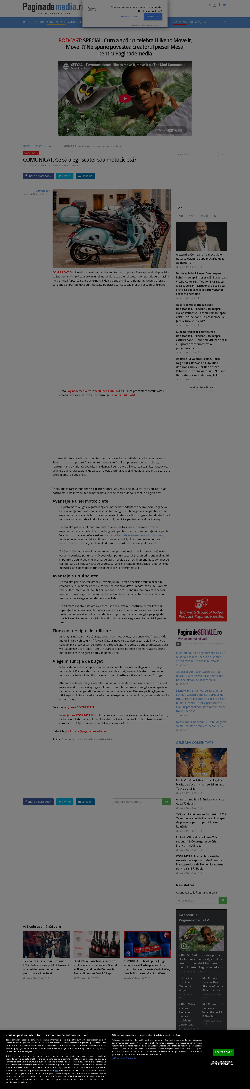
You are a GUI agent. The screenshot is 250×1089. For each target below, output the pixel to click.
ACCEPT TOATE (223, 1052)
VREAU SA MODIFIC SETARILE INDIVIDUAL (222, 1063)
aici (56, 1070)
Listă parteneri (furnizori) (124, 1058)
